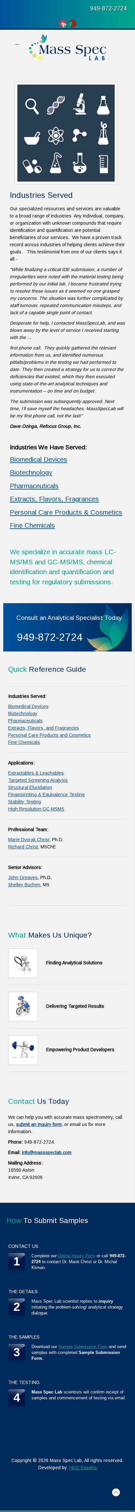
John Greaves (23, 877)
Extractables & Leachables (36, 773)
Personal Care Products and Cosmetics (49, 735)
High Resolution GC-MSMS (36, 809)
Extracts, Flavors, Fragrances (54, 499)
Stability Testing (24, 801)
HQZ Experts (83, 1467)
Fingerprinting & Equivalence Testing (46, 794)
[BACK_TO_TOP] (116, 1492)
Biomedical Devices (38, 459)
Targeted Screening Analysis (38, 780)
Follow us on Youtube (63, 23)
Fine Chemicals (32, 525)
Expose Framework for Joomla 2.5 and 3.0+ (67, 47)
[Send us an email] (72, 23)
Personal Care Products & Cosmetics (66, 512)
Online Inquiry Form (76, 1255)
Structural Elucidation (30, 787)
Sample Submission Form (82, 1346)
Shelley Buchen (24, 884)
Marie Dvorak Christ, (29, 839)
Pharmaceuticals (34, 486)
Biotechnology (31, 472)
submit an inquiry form (39, 1124)
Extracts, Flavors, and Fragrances (43, 728)
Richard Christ (23, 846)
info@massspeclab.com (46, 1152)
